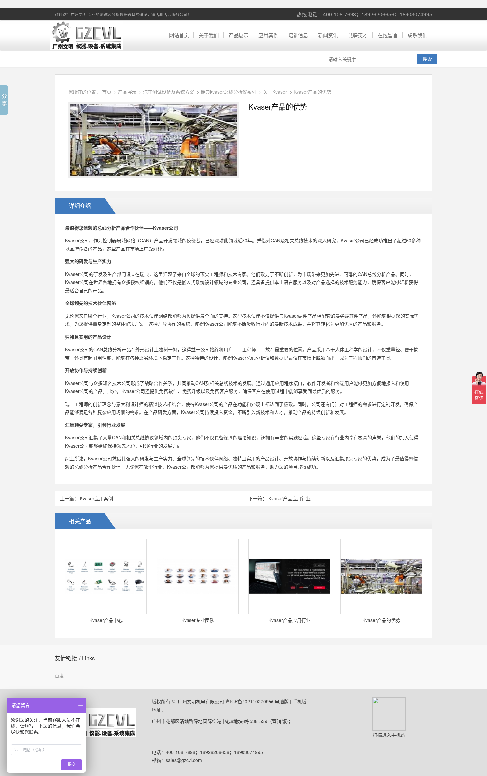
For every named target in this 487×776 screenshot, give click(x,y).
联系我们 (417, 35)
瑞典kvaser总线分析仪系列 (228, 91)
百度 (59, 675)
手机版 (299, 701)
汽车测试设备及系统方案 (168, 91)
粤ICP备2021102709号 (249, 701)
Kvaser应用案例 (96, 498)
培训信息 (298, 35)
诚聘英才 (358, 35)
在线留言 (388, 35)
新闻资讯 (328, 35)
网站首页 (179, 35)
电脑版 (282, 701)
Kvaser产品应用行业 (289, 498)
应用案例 (268, 35)
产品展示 (238, 35)
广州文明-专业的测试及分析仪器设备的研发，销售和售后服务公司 (89, 35)
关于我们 (209, 35)
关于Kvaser (275, 91)
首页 (106, 91)
